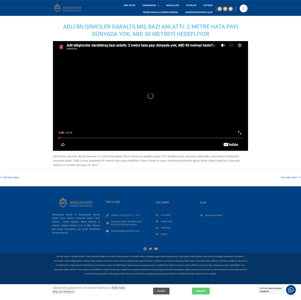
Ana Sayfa (130, 5)
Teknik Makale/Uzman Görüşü (160, 12)
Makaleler (172, 5)
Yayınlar (191, 5)
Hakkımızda (149, 5)
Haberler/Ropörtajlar (199, 12)
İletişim (208, 5)
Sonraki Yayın (291, 177)
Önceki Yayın (9, 177)
